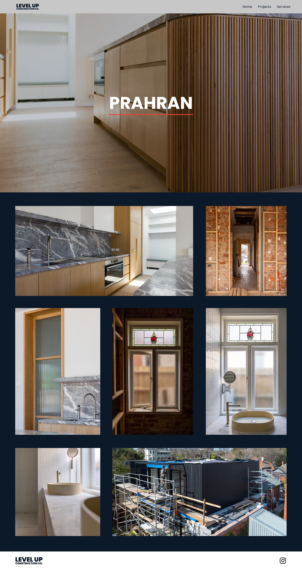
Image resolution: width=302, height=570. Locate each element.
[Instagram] (283, 560)
